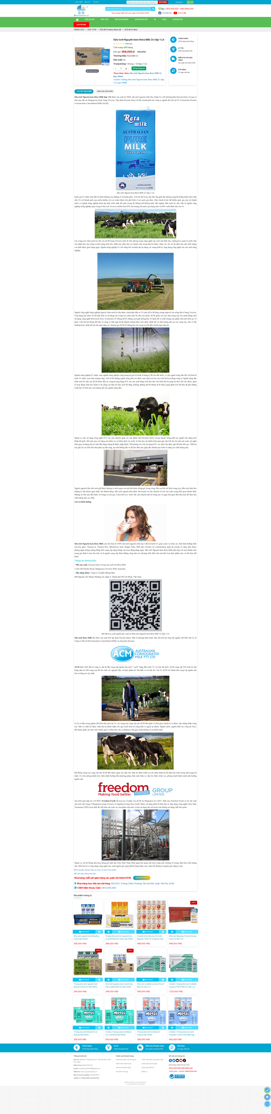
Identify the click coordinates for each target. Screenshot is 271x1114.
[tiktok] (184, 1060)
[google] (177, 1060)
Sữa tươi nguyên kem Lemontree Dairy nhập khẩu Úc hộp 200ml (119, 985)
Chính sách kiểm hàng (123, 1068)
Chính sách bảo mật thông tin (126, 1060)
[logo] (81, 11)
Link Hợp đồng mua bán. (86, 873)
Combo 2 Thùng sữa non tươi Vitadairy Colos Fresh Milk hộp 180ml (181, 1033)
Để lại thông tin (139, 68)
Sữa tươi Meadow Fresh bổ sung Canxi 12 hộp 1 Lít (182, 937)
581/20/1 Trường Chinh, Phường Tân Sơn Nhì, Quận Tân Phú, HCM (142, 883)
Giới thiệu (79, 2)
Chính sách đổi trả (148, 1068)
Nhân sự (144, 1072)
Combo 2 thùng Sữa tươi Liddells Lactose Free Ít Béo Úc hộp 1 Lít (183, 985)
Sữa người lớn (141, 19)
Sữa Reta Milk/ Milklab (110, 29)
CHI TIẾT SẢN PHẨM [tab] (84, 91)
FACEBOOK (167, 13)
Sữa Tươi (105, 19)
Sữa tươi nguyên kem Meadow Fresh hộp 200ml (86, 937)
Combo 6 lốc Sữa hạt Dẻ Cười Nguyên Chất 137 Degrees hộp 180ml (150, 937)
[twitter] (174, 1060)
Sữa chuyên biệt (122, 19)
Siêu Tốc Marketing (139, 1084)
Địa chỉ (87, 2)
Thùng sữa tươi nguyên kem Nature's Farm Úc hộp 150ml (85, 985)
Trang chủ (79, 29)
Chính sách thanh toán (123, 1064)
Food (164, 19)
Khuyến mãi (81, 25)
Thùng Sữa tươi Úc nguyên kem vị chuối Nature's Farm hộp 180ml (119, 937)
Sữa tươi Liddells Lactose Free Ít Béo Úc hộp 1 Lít (150, 985)
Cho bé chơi (178, 19)
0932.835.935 (109, 887)
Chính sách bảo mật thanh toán (152, 1060)
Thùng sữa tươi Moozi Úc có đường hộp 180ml (85, 1033)
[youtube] (181, 1060)
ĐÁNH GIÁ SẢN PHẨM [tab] (105, 91)
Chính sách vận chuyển (149, 1064)
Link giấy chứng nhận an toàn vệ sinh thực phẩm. (96, 870)
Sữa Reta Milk (131, 29)
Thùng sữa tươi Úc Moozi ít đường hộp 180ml (148, 1033)
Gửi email (163, 2)
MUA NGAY (85, 932)
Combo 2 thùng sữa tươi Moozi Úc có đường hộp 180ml (118, 1033)
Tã (155, 19)
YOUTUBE (182, 13)
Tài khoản (178, 2)
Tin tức (96, 2)
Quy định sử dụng (122, 1072)
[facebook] (170, 1060)
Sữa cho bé (89, 19)
